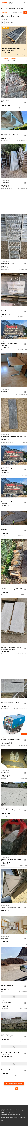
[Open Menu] (25, 3)
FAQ (2, 1113)
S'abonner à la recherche (9, 58)
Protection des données (8, 1111)
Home (3, 8)
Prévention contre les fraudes (9, 1114)
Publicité (21, 1111)
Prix (12, 22)
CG (20, 1109)
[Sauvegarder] (24, 49)
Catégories (4, 12)
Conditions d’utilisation (12, 1109)
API (20, 1114)
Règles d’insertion (9, 1113)
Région (7, 22)
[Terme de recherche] (25, 12)
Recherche (9, 8)
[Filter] (2, 22)
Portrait (3, 1109)
